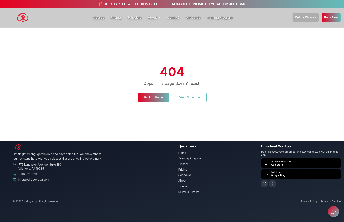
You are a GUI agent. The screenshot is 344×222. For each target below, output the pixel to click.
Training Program (220, 17)
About (152, 17)
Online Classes (305, 17)
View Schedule (189, 97)
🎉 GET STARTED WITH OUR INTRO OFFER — (172, 4)
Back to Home (153, 97)
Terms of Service (331, 201)
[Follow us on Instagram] (264, 183)
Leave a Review (188, 191)
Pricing (115, 17)
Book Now (331, 17)
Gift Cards (192, 17)
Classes (98, 17)
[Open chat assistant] (333, 211)
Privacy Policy (309, 201)
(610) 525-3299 (28, 174)
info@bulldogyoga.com (33, 179)
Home (182, 152)
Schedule (134, 17)
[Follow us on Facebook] (272, 183)
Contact (173, 17)
